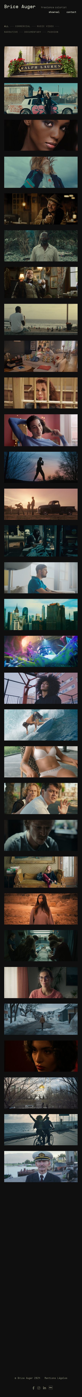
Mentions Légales (56, 1378)
